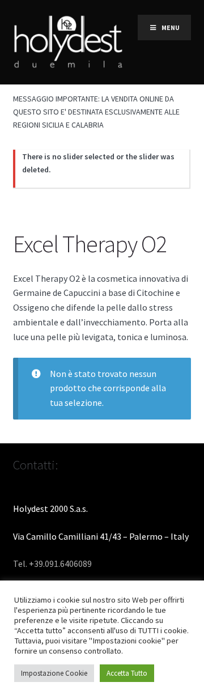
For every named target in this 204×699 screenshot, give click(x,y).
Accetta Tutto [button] (127, 673)
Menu (171, 27)
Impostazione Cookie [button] (54, 673)
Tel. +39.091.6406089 (52, 563)
